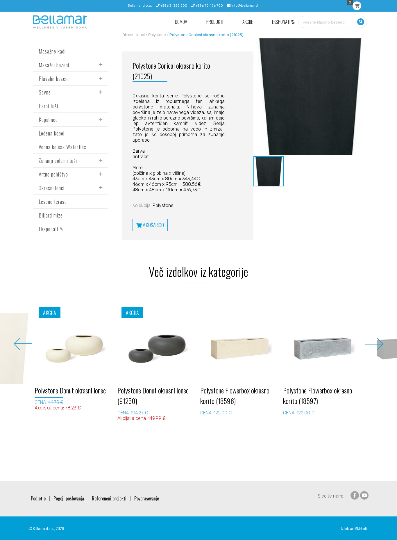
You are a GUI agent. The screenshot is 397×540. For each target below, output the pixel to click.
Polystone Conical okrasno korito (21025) (206, 35)
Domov (181, 22)
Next (374, 344)
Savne (45, 92)
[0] (357, 5)
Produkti (214, 22)
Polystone (157, 35)
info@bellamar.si (244, 5)
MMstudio (362, 528)
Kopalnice (48, 119)
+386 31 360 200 (173, 5)
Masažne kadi (52, 51)
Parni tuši (48, 106)
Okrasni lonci (52, 188)
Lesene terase (53, 201)
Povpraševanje (146, 498)
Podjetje (38, 498)
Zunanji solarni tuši (58, 160)
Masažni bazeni (54, 65)
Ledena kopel (52, 133)
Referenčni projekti (109, 498)
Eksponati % (283, 22)
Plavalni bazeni (54, 78)
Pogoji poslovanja (68, 498)
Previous (23, 344)
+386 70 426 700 (209, 5)
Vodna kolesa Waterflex (62, 147)
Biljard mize (51, 215)
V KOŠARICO (153, 225)
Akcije (247, 22)
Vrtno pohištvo (53, 174)
